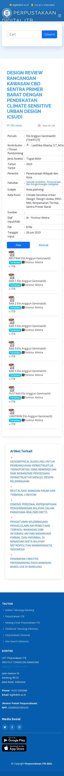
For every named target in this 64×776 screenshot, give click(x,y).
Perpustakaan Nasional (17, 635)
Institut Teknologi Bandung (19, 610)
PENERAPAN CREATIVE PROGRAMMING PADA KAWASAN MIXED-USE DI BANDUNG (30, 563)
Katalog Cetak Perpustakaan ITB (22, 622)
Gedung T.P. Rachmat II (14, 666)
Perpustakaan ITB (14, 616)
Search (51, 34)
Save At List (48, 125)
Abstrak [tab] (43, 245)
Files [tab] (18, 245)
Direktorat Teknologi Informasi (21, 629)
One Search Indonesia (17, 641)
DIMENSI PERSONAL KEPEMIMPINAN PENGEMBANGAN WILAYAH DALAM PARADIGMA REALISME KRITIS (33, 508)
